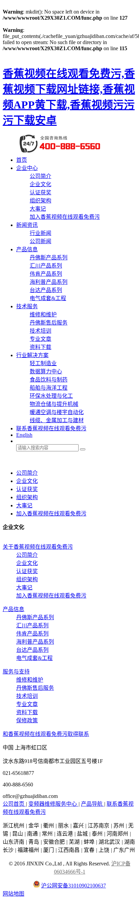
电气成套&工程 (48, 298)
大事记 (38, 209)
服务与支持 (16, 671)
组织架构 (40, 200)
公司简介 (40, 176)
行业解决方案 (32, 355)
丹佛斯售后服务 (48, 323)
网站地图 (13, 894)
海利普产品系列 (48, 282)
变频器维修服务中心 (53, 804)
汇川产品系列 (46, 266)
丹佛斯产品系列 (48, 257)
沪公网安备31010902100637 (73, 885)
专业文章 (40, 339)
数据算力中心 (46, 371)
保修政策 (27, 720)
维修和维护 (43, 314)
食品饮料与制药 (48, 380)
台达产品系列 (46, 290)
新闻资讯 (27, 225)
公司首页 (14, 804)
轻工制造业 (43, 363)
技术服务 (27, 306)
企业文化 (40, 184)
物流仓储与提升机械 (54, 404)
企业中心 (27, 168)
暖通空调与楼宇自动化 (57, 412)
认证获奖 (40, 192)
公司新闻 (40, 241)
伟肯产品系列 (46, 274)
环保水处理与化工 (51, 396)
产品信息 (27, 249)
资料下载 (40, 347)
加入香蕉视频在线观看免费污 (65, 217)
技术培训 (40, 331)
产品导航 (92, 804)
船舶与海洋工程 (48, 388)
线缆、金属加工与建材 (57, 420)
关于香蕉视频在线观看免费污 (38, 547)
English (24, 435)
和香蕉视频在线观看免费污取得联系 (46, 734)
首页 (21, 160)
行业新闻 (40, 233)
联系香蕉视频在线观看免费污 (51, 428)
